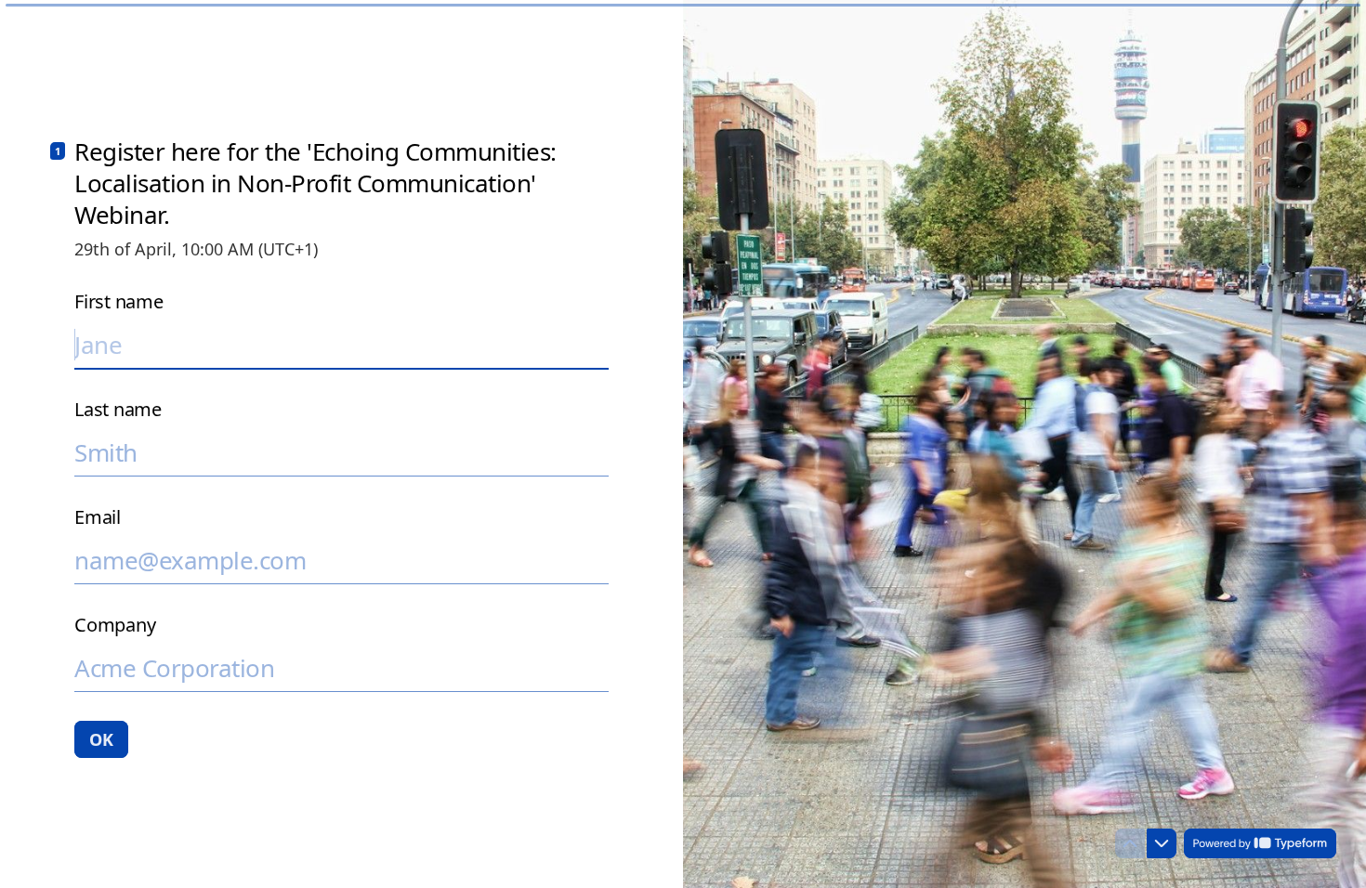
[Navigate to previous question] (1130, 843)
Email (97, 517)
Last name (118, 410)
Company (114, 625)
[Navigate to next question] (1161, 843)
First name (119, 302)
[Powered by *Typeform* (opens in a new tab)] (1260, 843)
